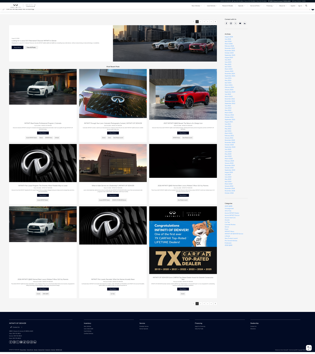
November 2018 (230, 190)
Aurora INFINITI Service (232, 215)
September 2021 (230, 119)
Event (226, 229)
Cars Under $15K (88, 328)
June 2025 (228, 62)
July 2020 (228, 149)
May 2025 (228, 64)
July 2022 (228, 105)
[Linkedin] (35, 342)
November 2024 (230, 73)
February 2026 (229, 46)
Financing (198, 323)
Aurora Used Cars (230, 217)
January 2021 (229, 138)
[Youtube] (240, 23)
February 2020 (229, 161)
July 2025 (228, 59)
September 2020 (230, 147)
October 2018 (229, 193)
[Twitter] (235, 23)
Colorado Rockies (230, 224)
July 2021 (228, 124)
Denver (227, 227)
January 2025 (229, 71)
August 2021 (229, 122)
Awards (227, 220)
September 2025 (230, 55)
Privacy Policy (23, 349)
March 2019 (228, 184)
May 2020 (228, 154)
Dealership (254, 323)
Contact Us (16, 327)
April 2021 (228, 131)
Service (142, 323)
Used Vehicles (87, 331)
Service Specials (143, 328)
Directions (253, 328)
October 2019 (229, 167)
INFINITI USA (59, 349)
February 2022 (229, 115)
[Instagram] (231, 23)
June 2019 (228, 177)
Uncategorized (229, 208)
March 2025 (228, 69)
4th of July (228, 210)
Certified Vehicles (88, 333)
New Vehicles (87, 326)
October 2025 (229, 53)
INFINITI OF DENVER (14, 349)
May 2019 (228, 179)
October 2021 (229, 117)
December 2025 (230, 48)
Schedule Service (143, 326)
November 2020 (230, 142)
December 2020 (230, 140)
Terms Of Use (30, 349)
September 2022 (230, 103)
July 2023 (228, 94)
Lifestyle (227, 236)
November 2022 (230, 101)
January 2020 (229, 163)
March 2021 (228, 133)
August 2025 (229, 57)
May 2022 (228, 110)
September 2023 (230, 92)
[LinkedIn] (244, 23)
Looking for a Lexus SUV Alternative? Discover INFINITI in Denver (34, 41)
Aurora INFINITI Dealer (232, 213)
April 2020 (228, 156)
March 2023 (228, 96)
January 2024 (229, 89)
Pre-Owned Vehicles (231, 240)
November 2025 (230, 50)
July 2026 (228, 39)
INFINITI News (229, 231)
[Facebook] (226, 23)
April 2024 (228, 82)
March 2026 (228, 43)
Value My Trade (199, 328)
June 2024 (228, 78)
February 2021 (229, 135)
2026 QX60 (228, 245)
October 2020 (229, 144)
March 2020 (229, 158)
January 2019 (229, 186)
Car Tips (227, 222)
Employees (228, 243)
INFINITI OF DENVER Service (234, 233)
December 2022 (230, 99)
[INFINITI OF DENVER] (23, 5)
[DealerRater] (31, 342)
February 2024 (229, 87)
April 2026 (228, 41)
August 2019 (229, 172)
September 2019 (230, 170)
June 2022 (228, 108)
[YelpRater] (28, 342)
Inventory (87, 323)
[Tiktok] (24, 342)
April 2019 (228, 181)
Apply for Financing (200, 326)
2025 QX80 (228, 206)
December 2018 (230, 188)
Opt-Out (53, 349)
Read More (17, 47)
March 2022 (228, 112)
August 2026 (229, 37)
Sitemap (36, 349)
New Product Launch (231, 238)
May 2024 (228, 80)
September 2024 (230, 76)
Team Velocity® (284, 350)
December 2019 (230, 165)
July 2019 (228, 174)
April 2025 (228, 66)
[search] (306, 6)
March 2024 (229, 85)
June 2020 (228, 151)
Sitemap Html (41, 349)
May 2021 (228, 128)
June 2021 (228, 126)
